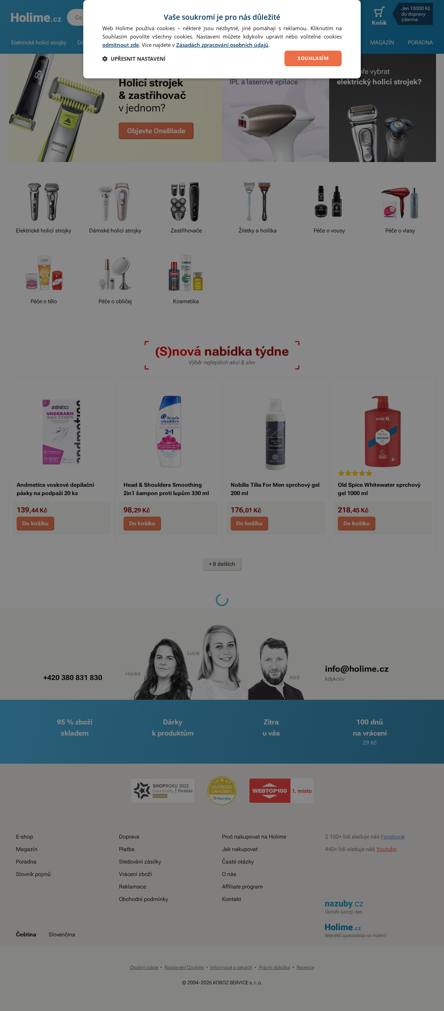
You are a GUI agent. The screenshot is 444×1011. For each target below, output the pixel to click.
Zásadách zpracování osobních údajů (222, 44)
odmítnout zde (120, 44)
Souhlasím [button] (313, 58)
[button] (133, 58)
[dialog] (222, 39)
